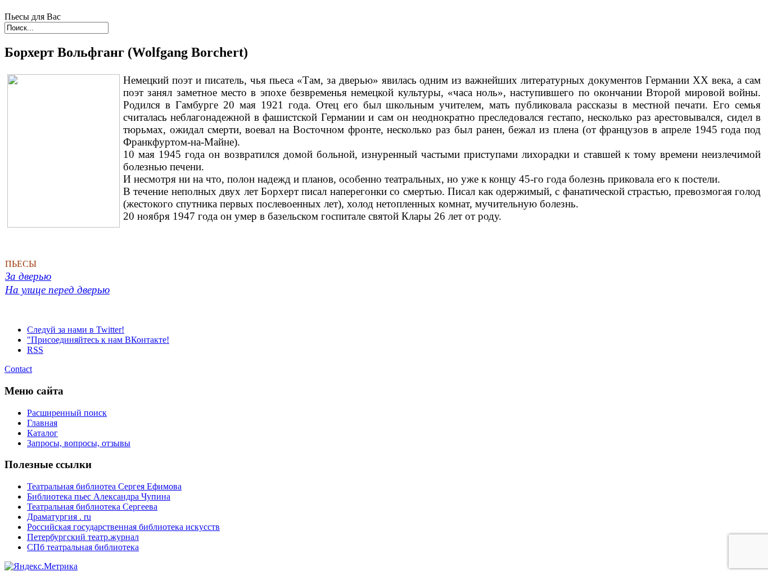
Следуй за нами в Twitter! (75, 329)
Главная (42, 423)
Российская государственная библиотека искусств (123, 527)
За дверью (28, 276)
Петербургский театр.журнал (83, 537)
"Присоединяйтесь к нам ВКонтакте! (98, 339)
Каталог (42, 433)
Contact (18, 369)
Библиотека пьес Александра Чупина (98, 496)
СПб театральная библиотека (83, 547)
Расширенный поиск (67, 413)
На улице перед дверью (57, 290)
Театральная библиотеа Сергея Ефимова (104, 486)
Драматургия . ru (59, 516)
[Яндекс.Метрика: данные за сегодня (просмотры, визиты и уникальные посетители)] (41, 566)
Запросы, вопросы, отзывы (78, 443)
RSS (35, 350)
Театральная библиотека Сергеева (92, 506)
